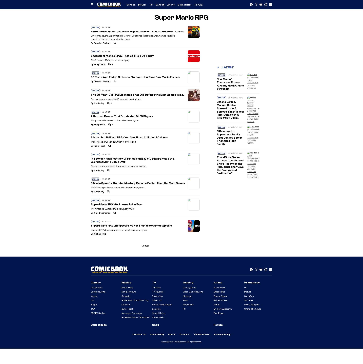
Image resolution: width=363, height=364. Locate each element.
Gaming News (189, 287)
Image (94, 304)
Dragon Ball (219, 291)
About (171, 334)
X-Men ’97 (157, 300)
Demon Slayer (220, 296)
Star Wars (249, 296)
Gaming (160, 5)
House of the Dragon (162, 304)
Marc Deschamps (102, 212)
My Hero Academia (223, 308)
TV (151, 5)
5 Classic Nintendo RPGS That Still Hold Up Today (122, 55)
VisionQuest (158, 317)
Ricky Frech (99, 64)
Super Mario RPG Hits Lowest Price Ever (116, 204)
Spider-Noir (157, 296)
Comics (130, 5)
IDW (93, 308)
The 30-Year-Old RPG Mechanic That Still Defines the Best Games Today (137, 94)
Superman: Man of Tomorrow (135, 317)
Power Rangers (251, 304)
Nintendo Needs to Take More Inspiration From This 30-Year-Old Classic (137, 31)
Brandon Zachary (102, 43)
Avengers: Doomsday (132, 313)
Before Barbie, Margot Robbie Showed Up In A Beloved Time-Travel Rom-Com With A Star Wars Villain (230, 110)
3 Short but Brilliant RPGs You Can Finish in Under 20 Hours (129, 137)
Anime (171, 5)
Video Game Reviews (193, 291)
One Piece (219, 313)
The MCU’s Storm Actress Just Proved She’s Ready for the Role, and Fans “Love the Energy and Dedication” (230, 165)
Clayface (126, 304)
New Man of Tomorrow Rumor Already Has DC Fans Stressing (230, 84)
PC (184, 308)
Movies (142, 5)
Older (145, 246)
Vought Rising (158, 313)
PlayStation (188, 304)
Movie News (127, 287)
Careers (185, 334)
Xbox (185, 300)
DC (92, 300)
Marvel (94, 296)
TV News (156, 287)
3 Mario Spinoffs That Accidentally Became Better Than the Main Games (138, 183)
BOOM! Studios (98, 313)
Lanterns (156, 308)
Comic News (97, 287)
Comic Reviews (98, 291)
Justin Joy (99, 103)
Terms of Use (202, 334)
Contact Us (139, 334)
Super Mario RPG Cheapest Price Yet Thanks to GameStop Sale (131, 225)
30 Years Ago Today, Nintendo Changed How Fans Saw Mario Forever (135, 77)
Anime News (219, 287)
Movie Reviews (129, 291)
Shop (155, 324)
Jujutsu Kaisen (221, 300)
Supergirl (126, 296)
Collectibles (185, 5)
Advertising (157, 334)
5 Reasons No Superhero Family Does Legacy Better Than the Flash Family (229, 138)
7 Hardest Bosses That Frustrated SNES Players (122, 116)
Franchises (252, 282)
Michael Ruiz (100, 233)
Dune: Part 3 (128, 308)
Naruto (217, 304)
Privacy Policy (222, 334)
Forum (198, 5)
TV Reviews (157, 291)
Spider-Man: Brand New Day (135, 300)
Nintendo (187, 296)
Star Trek (248, 300)
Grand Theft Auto (252, 308)
